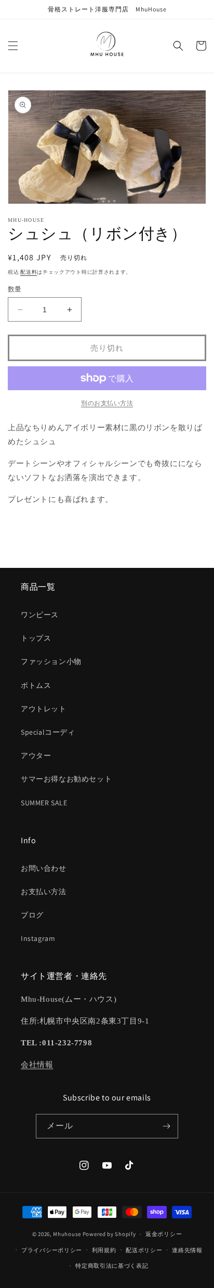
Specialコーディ (48, 732)
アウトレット (43, 708)
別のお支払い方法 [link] (107, 403)
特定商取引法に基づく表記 (111, 1265)
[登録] (166, 1126)
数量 (15, 289)
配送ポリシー (144, 1250)
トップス (36, 638)
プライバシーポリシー (51, 1250)
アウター (36, 755)
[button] (13, 45)
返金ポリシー (163, 1234)
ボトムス (36, 685)
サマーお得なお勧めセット (66, 779)
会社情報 (37, 1064)
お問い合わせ (43, 868)
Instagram (38, 938)
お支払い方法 (43, 891)
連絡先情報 (187, 1250)
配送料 (28, 272)
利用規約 (104, 1250)
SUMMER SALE (44, 802)
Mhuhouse (67, 1234)
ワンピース (40, 614)
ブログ (32, 915)
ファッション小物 (51, 661)
